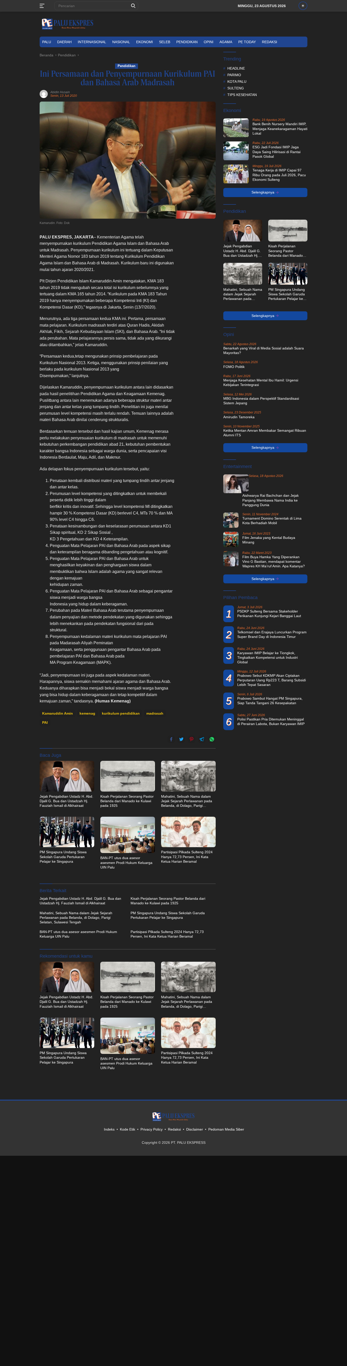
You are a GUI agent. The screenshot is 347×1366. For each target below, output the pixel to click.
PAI (45, 722)
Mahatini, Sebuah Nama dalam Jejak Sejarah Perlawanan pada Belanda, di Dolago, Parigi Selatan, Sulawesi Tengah (186, 801)
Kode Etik (127, 1129)
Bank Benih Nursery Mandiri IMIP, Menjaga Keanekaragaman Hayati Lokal (280, 128)
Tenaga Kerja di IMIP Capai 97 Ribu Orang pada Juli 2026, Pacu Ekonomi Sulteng (279, 175)
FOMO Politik (234, 367)
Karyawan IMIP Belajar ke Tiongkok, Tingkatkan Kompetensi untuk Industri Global (267, 657)
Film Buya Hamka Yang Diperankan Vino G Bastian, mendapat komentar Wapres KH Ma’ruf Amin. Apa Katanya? (273, 561)
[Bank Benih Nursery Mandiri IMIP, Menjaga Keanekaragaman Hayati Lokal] (236, 127)
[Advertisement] (198, 310)
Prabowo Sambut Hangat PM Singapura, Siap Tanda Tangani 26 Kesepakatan (270, 700)
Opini (208, 42)
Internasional (92, 42)
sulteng (235, 88)
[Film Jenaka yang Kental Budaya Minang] (231, 539)
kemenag (87, 713)
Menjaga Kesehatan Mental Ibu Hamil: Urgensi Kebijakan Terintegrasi (260, 382)
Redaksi (269, 42)
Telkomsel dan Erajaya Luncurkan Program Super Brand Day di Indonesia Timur (272, 634)
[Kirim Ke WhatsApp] (212, 739)
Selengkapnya (263, 192)
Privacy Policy (151, 1129)
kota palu (236, 81)
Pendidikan (187, 42)
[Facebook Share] (171, 739)
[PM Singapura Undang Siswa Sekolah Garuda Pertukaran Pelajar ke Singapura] (67, 832)
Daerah (64, 42)
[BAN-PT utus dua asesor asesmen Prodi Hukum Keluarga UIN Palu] (127, 835)
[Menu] (43, 6)
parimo (234, 75)
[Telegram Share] (202, 739)
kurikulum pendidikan (121, 713)
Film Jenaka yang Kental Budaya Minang (268, 540)
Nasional (121, 42)
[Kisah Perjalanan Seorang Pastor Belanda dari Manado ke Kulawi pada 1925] (127, 776)
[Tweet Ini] (181, 739)
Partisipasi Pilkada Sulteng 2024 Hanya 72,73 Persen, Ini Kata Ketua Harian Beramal (187, 856)
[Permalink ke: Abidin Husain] (44, 94)
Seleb (164, 42)
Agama (225, 42)
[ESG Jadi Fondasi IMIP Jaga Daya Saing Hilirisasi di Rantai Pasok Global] (236, 150)
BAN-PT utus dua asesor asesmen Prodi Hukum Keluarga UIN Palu (126, 862)
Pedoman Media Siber (226, 1129)
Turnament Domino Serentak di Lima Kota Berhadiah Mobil (272, 520)
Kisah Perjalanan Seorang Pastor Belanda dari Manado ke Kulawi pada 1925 (127, 801)
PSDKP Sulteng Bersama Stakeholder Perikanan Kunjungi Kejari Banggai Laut (269, 613)
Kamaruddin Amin (57, 713)
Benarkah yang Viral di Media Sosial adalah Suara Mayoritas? (263, 350)
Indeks (109, 1129)
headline (236, 68)
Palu (46, 42)
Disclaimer (194, 1129)
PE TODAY (247, 42)
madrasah (154, 713)
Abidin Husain (60, 92)
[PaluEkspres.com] (68, 24)
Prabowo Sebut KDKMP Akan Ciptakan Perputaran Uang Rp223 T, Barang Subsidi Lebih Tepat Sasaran (271, 680)
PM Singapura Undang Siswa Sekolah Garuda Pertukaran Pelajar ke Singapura (63, 856)
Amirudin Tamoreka (239, 417)
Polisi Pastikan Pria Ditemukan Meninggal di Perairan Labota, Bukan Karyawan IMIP (271, 721)
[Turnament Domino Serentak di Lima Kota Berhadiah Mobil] (231, 520)
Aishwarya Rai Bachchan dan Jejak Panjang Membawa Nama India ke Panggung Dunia (270, 500)
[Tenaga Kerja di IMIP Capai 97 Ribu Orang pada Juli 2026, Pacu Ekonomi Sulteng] (236, 174)
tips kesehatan (242, 95)
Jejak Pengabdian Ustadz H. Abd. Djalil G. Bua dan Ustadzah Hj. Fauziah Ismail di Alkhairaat (66, 801)
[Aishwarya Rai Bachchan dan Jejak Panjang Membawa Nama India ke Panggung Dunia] (236, 483)
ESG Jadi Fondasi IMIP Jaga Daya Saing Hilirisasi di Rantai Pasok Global (277, 151)
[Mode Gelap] (302, 6)
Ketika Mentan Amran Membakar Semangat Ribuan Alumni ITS (264, 432)
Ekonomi (144, 42)
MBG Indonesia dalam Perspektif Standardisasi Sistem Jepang (261, 400)
